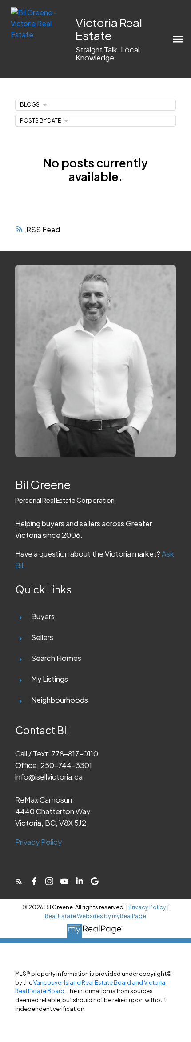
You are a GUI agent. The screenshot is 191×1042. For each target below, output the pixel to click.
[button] (19, 881)
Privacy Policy (38, 842)
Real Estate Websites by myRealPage (95, 915)
